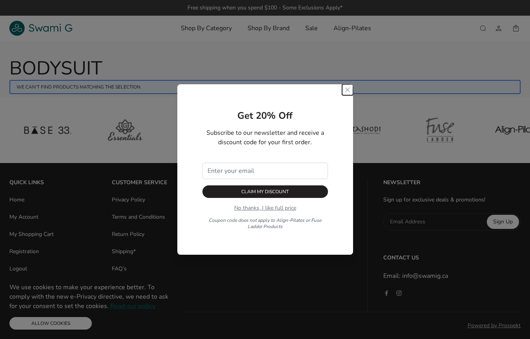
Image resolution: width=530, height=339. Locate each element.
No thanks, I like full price (265, 208)
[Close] (347, 89)
